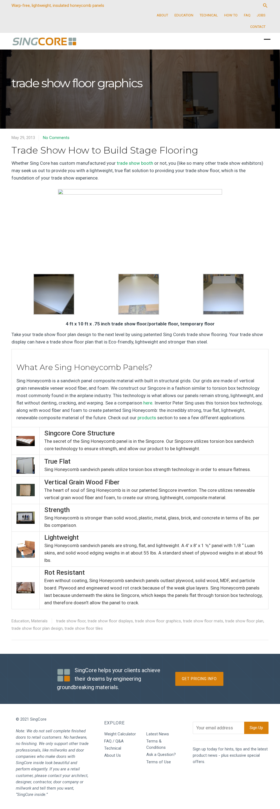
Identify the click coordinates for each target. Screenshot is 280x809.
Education (20, 621)
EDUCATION (183, 15)
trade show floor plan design (37, 628)
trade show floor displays (110, 621)
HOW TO (231, 15)
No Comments (56, 137)
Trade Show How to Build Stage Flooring (104, 150)
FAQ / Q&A (114, 741)
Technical (112, 748)
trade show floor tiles (84, 628)
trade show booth (135, 163)
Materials (39, 621)
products (147, 417)
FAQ (247, 15)
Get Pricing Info (199, 679)
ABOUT (162, 15)
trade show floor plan (244, 621)
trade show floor (71, 621)
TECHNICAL (209, 15)
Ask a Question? (161, 754)
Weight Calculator (120, 734)
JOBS (261, 15)
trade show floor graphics (158, 621)
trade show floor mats (203, 621)
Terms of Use (158, 761)
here (147, 403)
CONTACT (258, 27)
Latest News (157, 734)
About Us (112, 755)
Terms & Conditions (156, 744)
